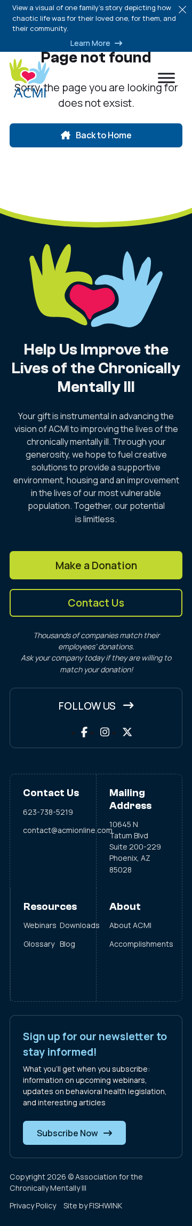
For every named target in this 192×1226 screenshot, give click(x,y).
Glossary (35, 944)
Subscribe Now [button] (67, 1133)
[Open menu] (166, 78)
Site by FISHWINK (92, 1205)
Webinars (35, 925)
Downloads (71, 925)
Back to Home (104, 135)
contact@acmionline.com (53, 830)
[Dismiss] (182, 9)
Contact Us (96, 602)
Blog (67, 944)
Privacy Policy (33, 1205)
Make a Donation (96, 565)
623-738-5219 (48, 812)
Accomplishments (139, 944)
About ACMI (130, 925)
